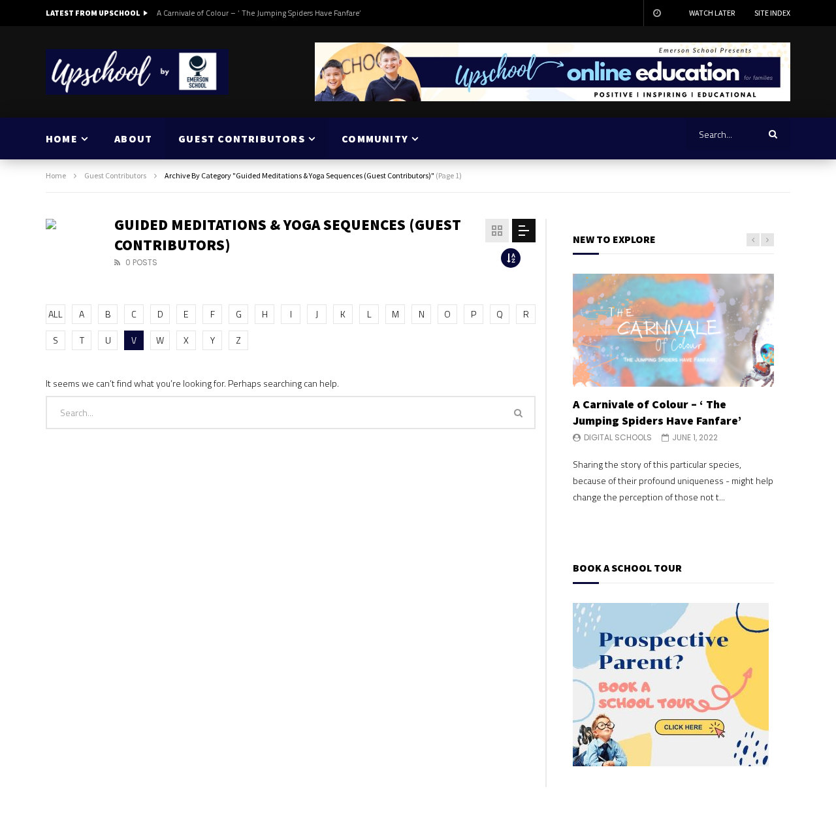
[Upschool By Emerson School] (137, 72)
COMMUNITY (375, 138)
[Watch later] (656, 13)
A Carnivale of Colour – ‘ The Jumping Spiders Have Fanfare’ (259, 13)
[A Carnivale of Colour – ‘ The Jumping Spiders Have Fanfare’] (673, 330)
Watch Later (712, 13)
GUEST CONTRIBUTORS (241, 138)
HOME (62, 138)
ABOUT (133, 138)
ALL (55, 314)
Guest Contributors (115, 175)
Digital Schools (618, 437)
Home (56, 175)
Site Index (772, 13)
